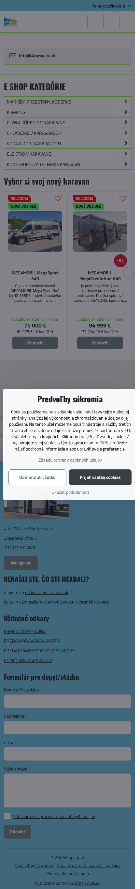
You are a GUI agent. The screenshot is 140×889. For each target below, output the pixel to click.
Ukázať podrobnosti (70, 492)
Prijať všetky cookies (100, 477)
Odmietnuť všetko (37, 477)
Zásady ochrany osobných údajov (70, 459)
